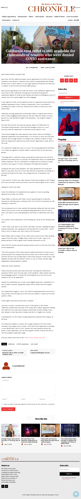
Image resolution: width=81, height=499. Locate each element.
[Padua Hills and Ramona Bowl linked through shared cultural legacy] (69, 193)
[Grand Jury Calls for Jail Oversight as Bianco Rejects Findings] (69, 239)
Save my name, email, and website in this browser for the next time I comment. (29, 404)
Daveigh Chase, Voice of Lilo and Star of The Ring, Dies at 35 (68, 160)
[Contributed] (6, 366)
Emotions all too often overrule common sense (13, 353)
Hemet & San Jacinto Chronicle (34, 337)
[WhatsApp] (76, 80)
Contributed (33, 67)
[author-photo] (2, 444)
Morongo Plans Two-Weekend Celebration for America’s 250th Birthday (69, 182)
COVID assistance (23, 344)
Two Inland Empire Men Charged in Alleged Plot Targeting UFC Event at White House (68, 227)
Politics (40, 46)
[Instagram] (6, 486)
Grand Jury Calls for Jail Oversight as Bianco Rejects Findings (67, 250)
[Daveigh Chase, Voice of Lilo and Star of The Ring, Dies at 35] (69, 149)
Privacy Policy (65, 479)
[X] (67, 80)
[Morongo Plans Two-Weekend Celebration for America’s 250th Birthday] (69, 171)
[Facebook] (62, 80)
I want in (68, 97)
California (11, 344)
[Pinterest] (71, 80)
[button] (4, 7)
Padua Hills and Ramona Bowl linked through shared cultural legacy (68, 204)
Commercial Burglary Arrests (40, 353)
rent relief (34, 344)
